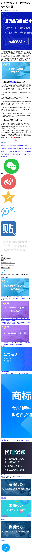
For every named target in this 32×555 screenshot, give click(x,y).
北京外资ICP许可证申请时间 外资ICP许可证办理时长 (15, 145)
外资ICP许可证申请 (10, 154)
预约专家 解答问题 (5, 267)
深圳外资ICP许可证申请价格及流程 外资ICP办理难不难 (16, 151)
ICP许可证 (12, 82)
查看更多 (8, 277)
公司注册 (27, 134)
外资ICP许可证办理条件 (22, 154)
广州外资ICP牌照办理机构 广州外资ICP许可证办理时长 (16, 148)
